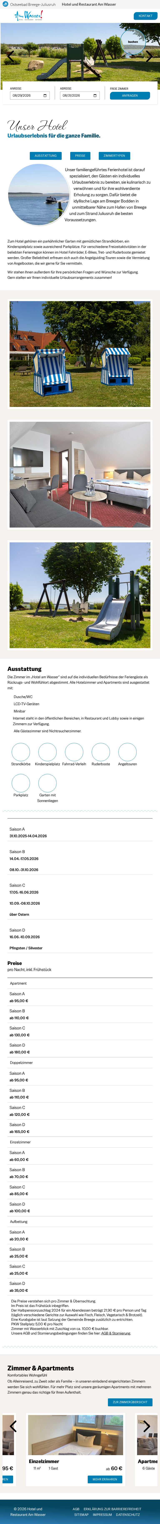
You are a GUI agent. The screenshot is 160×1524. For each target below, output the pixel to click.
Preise (80, 156)
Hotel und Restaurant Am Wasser (89, 4)
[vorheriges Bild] (10, 56)
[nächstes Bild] (149, 56)
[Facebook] (55, 1511)
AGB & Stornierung (115, 1333)
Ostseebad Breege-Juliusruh (33, 4)
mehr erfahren (104, 1479)
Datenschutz (128, 1515)
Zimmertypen (114, 156)
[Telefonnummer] (129, 16)
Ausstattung (46, 156)
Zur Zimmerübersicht (130, 1402)
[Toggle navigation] (7, 16)
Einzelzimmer (44, 1461)
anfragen (130, 95)
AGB (76, 1509)
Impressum (102, 1515)
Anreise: (16, 88)
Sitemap (81, 1515)
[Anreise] (123, 16)
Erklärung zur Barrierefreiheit (113, 1509)
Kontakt (146, 16)
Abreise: (66, 88)
